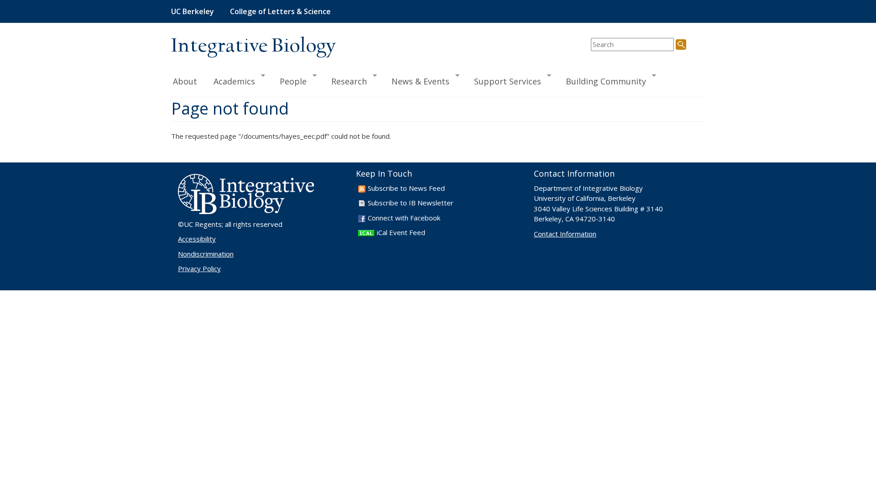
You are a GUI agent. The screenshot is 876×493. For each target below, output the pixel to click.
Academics (230, 81)
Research (345, 81)
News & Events (416, 81)
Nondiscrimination (206, 253)
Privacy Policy (199, 268)
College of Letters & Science (280, 11)
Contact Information (565, 233)
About (185, 81)
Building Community (602, 81)
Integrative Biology (253, 46)
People (289, 81)
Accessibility (197, 238)
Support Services (503, 81)
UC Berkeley (192, 11)
